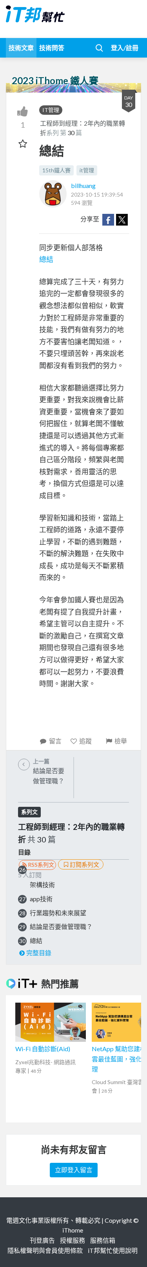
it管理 (87, 170)
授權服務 (72, 1240)
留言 (55, 741)
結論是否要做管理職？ (61, 926)
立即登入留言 (74, 1169)
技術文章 (21, 47)
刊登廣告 (42, 1240)
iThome (72, 1230)
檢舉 (120, 741)
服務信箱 (102, 1240)
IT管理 (50, 110)
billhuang (83, 185)
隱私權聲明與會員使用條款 (45, 1250)
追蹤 (85, 741)
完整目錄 (38, 952)
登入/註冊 (124, 47)
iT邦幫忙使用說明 (113, 1250)
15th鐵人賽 (56, 170)
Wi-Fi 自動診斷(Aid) (42, 1048)
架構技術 (42, 884)
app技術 (41, 898)
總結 (46, 259)
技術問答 (51, 47)
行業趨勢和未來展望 (58, 912)
